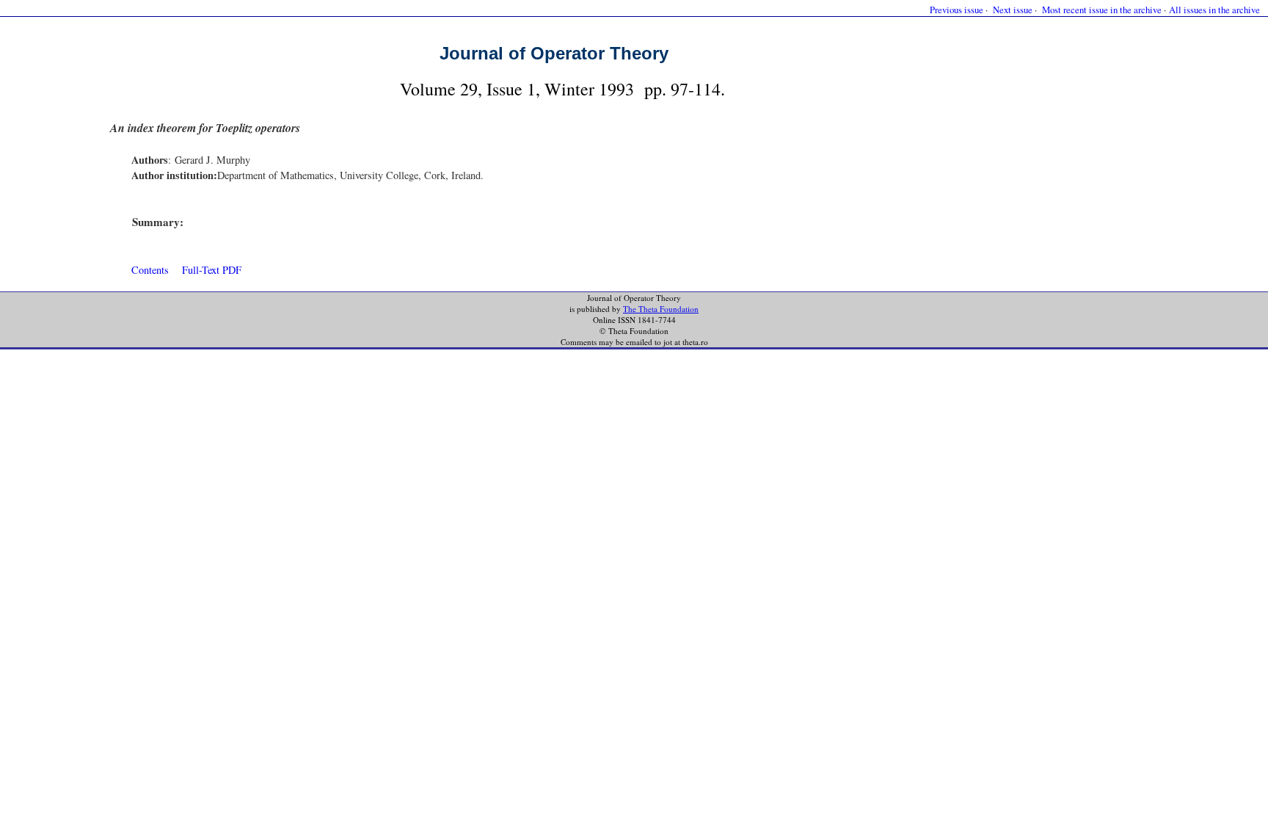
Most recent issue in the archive (1102, 9)
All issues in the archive (1214, 9)
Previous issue (956, 9)
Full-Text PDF (211, 270)
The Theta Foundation (661, 308)
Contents (150, 270)
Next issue (1012, 9)
